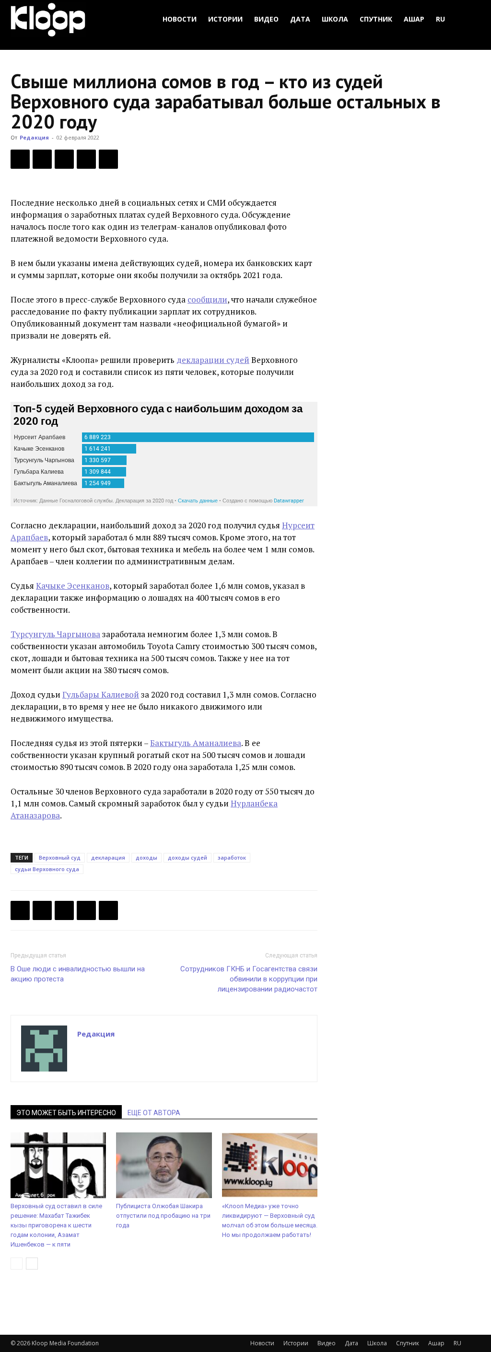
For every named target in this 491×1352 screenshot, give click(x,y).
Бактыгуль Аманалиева (195, 742)
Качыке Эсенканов (72, 585)
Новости (180, 18)
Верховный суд (60, 857)
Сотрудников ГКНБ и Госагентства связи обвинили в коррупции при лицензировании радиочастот (248, 979)
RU (440, 18)
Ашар (414, 18)
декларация (108, 857)
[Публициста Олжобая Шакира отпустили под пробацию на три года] (163, 1165)
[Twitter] (42, 159)
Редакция (34, 137)
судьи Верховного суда (47, 869)
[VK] (64, 159)
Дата (300, 18)
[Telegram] (86, 159)
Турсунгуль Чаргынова (55, 634)
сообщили (207, 299)
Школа (335, 18)
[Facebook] (20, 159)
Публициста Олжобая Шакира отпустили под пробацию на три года (163, 1215)
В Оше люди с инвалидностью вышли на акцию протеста (78, 974)
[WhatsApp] (108, 159)
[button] (468, 19)
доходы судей (187, 857)
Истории (225, 18)
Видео (266, 18)
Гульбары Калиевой (100, 694)
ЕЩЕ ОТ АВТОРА (154, 1113)
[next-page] (32, 1264)
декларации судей (212, 359)
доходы (146, 857)
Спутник (376, 18)
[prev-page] (17, 1264)
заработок (232, 857)
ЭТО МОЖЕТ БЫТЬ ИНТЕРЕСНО (66, 1113)
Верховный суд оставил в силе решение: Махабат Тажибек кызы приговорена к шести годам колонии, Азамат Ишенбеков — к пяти (56, 1225)
